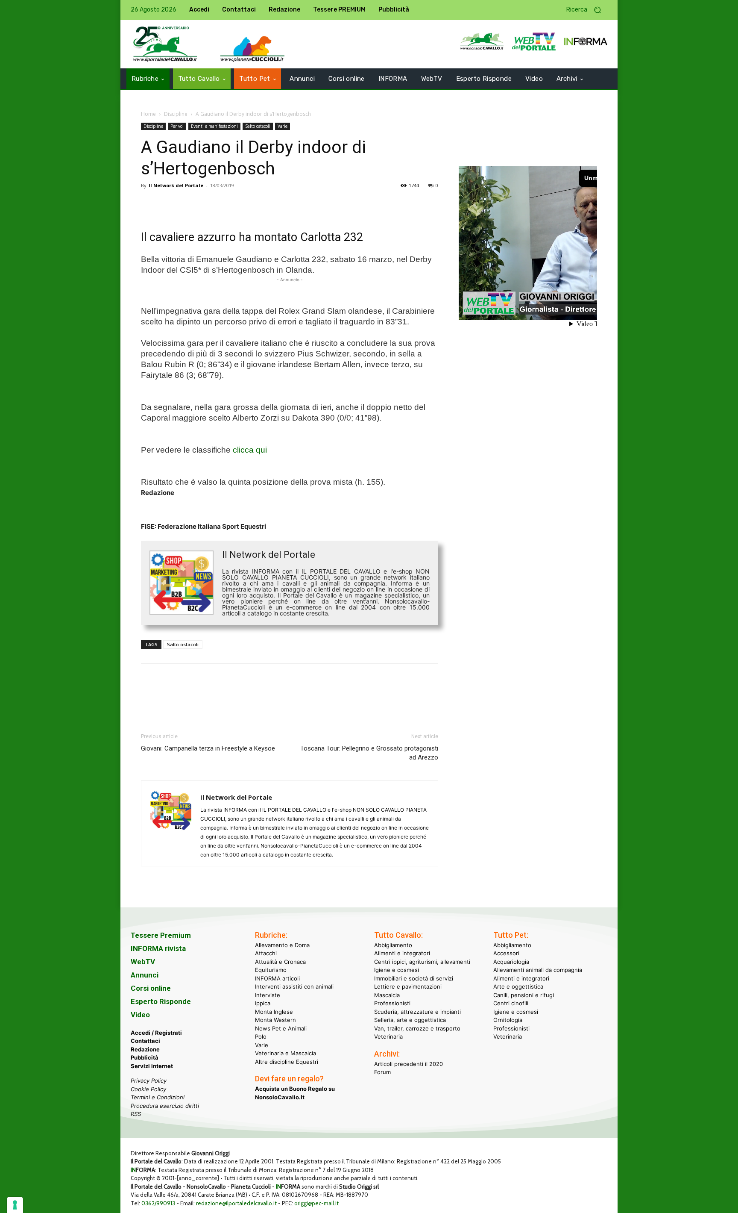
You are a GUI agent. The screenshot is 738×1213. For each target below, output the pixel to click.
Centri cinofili (510, 1003)
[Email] (228, 204)
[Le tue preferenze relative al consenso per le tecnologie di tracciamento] (15, 1205)
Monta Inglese (274, 1011)
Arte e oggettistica (518, 986)
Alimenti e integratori (402, 953)
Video (140, 1014)
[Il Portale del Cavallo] (165, 44)
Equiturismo (271, 969)
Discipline (175, 114)
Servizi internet (152, 1066)
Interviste (267, 995)
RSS (136, 1113)
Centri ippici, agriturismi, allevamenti (422, 961)
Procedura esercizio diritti (165, 1105)
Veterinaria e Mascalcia (285, 1053)
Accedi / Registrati (156, 1032)
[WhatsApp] (208, 204)
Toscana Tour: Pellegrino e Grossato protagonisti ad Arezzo (369, 753)
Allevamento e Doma (282, 945)
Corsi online (151, 988)
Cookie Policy (148, 1089)
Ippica (262, 1003)
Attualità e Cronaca (280, 961)
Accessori (506, 953)
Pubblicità (144, 1057)
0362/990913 (158, 1203)
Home (148, 114)
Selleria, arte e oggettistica (410, 1019)
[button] (586, 10)
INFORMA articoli (277, 978)
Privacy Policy (149, 1080)
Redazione (145, 1049)
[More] (268, 204)
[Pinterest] (188, 204)
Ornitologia (507, 1019)
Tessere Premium (161, 935)
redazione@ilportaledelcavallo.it (236, 1203)
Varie (282, 126)
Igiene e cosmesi (396, 969)
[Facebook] (149, 204)
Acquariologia (511, 961)
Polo (260, 1036)
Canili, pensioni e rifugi (523, 995)
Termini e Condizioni (157, 1097)
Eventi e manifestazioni (214, 126)
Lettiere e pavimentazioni (408, 986)
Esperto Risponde (161, 1001)
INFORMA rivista (158, 948)
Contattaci (145, 1040)
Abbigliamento (393, 945)
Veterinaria (388, 1036)
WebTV (143, 961)
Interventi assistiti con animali (294, 986)
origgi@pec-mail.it (316, 1203)
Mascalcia (387, 995)
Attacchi (266, 953)
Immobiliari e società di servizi (413, 978)
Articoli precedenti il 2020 (408, 1063)
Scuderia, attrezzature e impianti (417, 1011)
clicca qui (250, 449)
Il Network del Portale (176, 185)
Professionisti (392, 1003)
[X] (169, 204)
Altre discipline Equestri (286, 1061)
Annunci (144, 975)
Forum (382, 1072)
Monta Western (275, 1019)
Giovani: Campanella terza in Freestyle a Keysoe (208, 748)
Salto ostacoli (257, 126)
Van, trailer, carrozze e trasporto (417, 1028)
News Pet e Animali (281, 1028)
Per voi (177, 126)
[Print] (247, 204)
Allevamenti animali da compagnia (537, 969)
